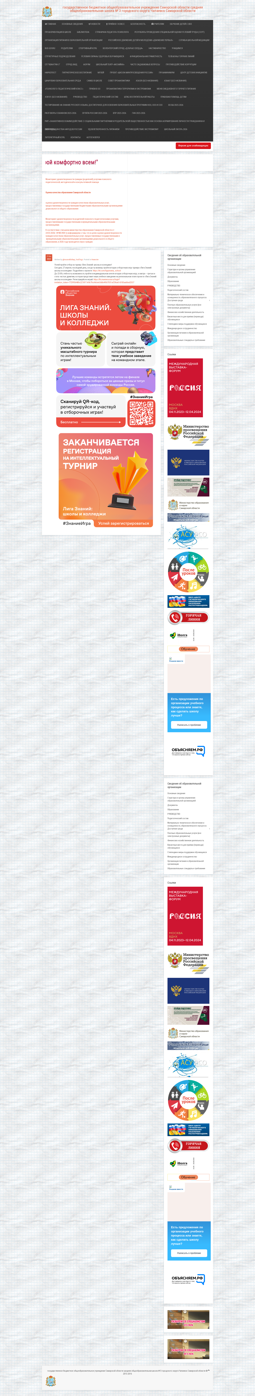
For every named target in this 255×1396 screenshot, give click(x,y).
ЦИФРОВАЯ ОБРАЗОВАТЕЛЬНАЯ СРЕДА (63, 80)
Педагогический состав (105, 97)
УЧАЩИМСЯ (177, 48)
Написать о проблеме (189, 725)
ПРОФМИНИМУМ (166, 72)
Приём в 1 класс (116, 24)
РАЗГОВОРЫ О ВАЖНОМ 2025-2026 (60, 113)
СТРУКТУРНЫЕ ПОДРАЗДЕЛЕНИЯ (60, 56)
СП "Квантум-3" (52, 64)
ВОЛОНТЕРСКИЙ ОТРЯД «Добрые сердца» (123, 48)
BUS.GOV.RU (50, 48)
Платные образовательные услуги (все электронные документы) (184, 306)
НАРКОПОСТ (50, 72)
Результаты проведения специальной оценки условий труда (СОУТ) (170, 32)
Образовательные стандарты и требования (186, 340)
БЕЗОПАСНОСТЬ (138, 24)
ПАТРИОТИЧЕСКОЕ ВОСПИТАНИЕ (77, 72)
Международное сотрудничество (182, 328)
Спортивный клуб (88, 48)
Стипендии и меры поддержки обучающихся (187, 324)
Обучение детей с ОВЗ (181, 24)
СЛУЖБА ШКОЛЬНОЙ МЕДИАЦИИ (194, 40)
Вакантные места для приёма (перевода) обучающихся (185, 318)
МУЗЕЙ (101, 72)
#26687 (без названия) (175, 80)
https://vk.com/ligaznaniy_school (107, 270)
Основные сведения (72, 24)
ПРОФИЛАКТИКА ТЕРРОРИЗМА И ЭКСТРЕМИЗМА (128, 88)
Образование (173, 281)
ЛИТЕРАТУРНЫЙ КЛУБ (55, 137)
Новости (95, 24)
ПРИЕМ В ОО (94, 88)
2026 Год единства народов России (63, 129)
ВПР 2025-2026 (119, 113)
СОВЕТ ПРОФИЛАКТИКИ (119, 80)
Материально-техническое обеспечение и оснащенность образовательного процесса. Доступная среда (187, 297)
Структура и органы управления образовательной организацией (181, 271)
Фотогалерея (93, 137)
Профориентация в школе (58, 32)
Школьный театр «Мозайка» (110, 64)
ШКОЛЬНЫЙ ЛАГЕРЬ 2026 (175, 129)
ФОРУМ (86, 64)
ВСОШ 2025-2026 (175, 105)
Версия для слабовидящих (193, 145)
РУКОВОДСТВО (80, 97)
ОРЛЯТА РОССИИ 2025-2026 (94, 113)
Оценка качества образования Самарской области (68, 192)
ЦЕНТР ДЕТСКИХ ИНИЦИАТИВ (193, 72)
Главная (51, 24)
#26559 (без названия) (147, 80)
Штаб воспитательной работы (139, 97)
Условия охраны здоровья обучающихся (102, 56)
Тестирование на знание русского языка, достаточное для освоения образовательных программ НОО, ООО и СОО (103, 105)
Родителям (67, 48)
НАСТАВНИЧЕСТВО (157, 48)
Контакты (76, 137)
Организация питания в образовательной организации (73, 40)
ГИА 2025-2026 (138, 113)
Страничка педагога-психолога (112, 32)
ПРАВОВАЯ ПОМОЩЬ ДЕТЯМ (173, 97)
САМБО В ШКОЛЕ (94, 80)
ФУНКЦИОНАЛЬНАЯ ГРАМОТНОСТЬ (146, 56)
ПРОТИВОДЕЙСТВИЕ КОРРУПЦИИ (181, 64)
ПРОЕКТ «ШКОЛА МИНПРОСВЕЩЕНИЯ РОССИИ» (131, 72)
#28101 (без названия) (56, 97)
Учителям (159, 24)
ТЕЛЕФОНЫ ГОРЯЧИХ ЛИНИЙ (181, 56)
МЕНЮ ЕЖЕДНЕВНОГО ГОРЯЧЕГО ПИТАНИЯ (176, 88)
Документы (172, 277)
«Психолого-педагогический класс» (64, 88)
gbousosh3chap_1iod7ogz (73, 259)
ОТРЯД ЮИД (71, 64)
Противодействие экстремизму (141, 129)
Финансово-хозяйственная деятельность (185, 312)
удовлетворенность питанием (103, 129)
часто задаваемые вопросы (145, 64)
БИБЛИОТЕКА (83, 32)
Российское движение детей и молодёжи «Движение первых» (140, 40)
